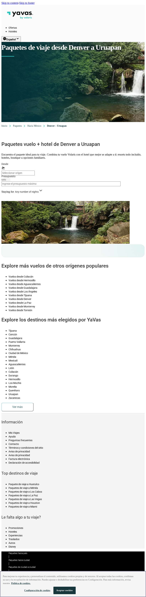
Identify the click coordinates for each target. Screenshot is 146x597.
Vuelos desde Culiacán (21, 276)
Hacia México (34, 126)
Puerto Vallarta (17, 341)
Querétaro (14, 390)
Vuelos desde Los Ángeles (23, 291)
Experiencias (15, 535)
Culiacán (13, 371)
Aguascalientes (17, 364)
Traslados (14, 539)
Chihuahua (15, 349)
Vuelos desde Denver (20, 299)
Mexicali (13, 360)
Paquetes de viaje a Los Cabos (25, 491)
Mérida (12, 356)
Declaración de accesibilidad (24, 462)
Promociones (16, 528)
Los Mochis (15, 383)
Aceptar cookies (64, 590)
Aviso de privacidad (19, 451)
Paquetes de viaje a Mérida (23, 488)
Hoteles (13, 31)
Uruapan (13, 394)
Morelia (13, 386)
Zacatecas (14, 398)
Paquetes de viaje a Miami (23, 506)
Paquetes (17, 126)
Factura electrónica (19, 459)
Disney (12, 546)
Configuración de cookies (37, 590)
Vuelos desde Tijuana (20, 295)
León (11, 368)
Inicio (4, 126)
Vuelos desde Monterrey (22, 306)
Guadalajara (15, 338)
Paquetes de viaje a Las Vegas (25, 499)
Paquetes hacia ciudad (19, 560)
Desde (4, 164)
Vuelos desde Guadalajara (23, 287)
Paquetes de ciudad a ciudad (22, 567)
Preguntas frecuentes (20, 440)
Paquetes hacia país (18, 553)
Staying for (7, 191)
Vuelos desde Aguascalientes (25, 284)
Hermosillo (14, 379)
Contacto (14, 444)
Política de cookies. (20, 583)
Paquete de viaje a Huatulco (24, 484)
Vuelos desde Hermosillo (22, 280)
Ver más (17, 407)
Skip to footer (27, 2)
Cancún (13, 334)
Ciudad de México (18, 353)
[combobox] (18, 173)
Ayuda (12, 436)
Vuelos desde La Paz (20, 302)
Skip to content (9, 2)
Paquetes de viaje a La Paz (23, 495)
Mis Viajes (14, 432)
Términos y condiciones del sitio (26, 447)
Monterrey (14, 345)
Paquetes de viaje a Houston (24, 502)
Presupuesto (8, 176)
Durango (13, 375)
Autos (12, 542)
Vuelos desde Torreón (20, 310)
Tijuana (13, 330)
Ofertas (13, 27)
